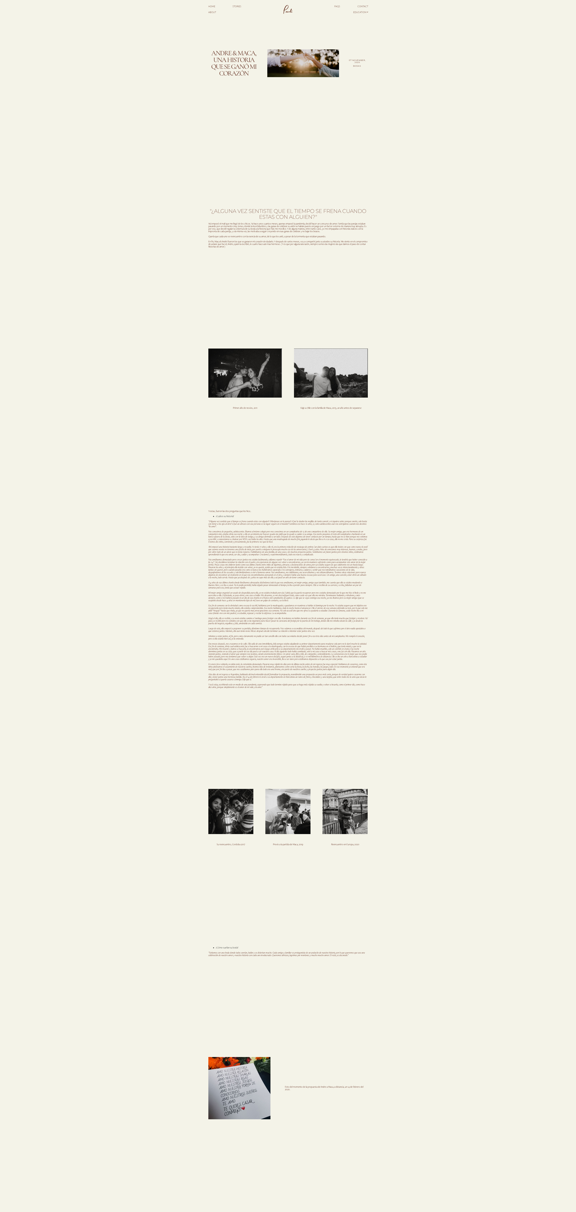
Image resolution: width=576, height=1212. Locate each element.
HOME (211, 6)
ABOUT (212, 12)
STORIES (236, 6)
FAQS (337, 6)
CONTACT (362, 6)
